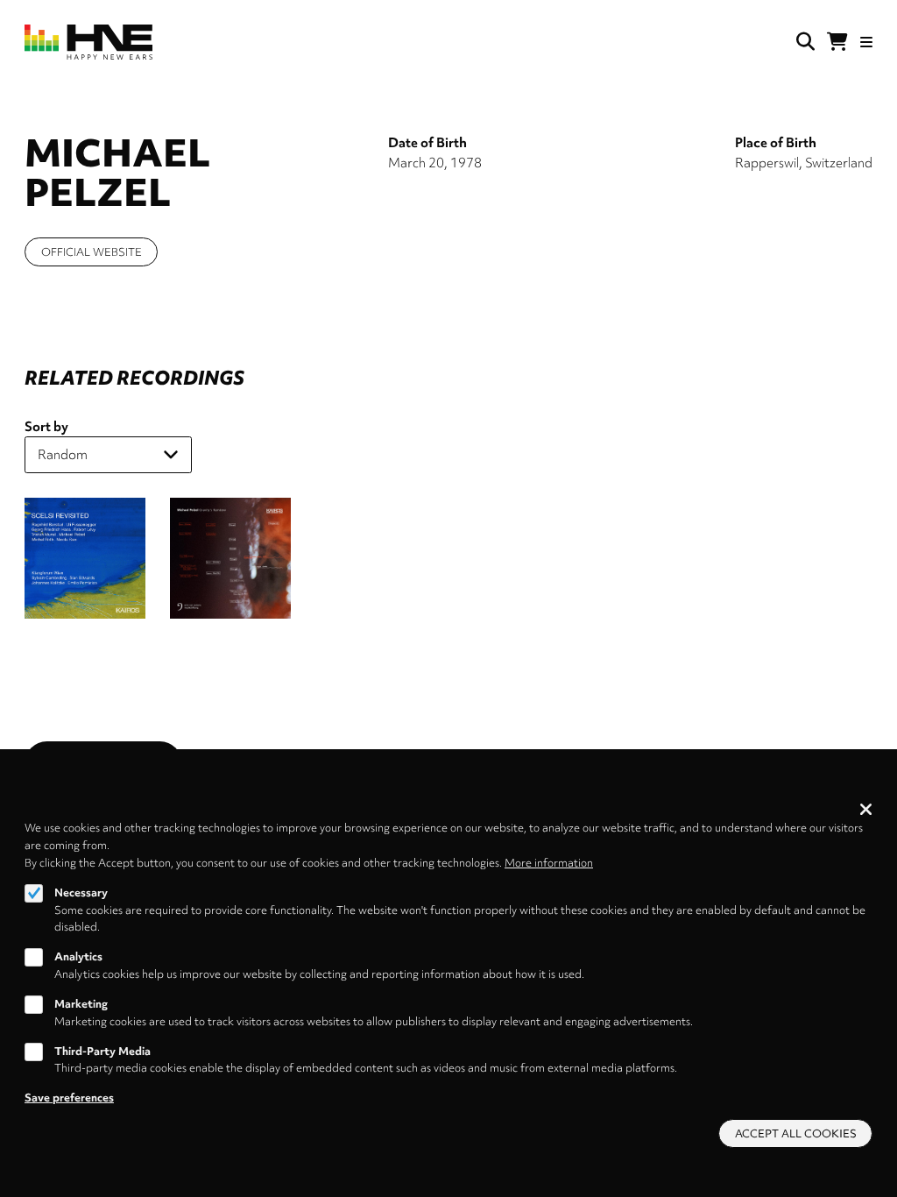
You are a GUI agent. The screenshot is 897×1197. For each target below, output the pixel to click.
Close (865, 808)
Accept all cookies (796, 1133)
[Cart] (837, 42)
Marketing (81, 1003)
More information (549, 862)
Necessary (81, 892)
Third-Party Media (102, 1051)
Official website (91, 251)
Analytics (78, 956)
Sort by (46, 427)
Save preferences (69, 1097)
